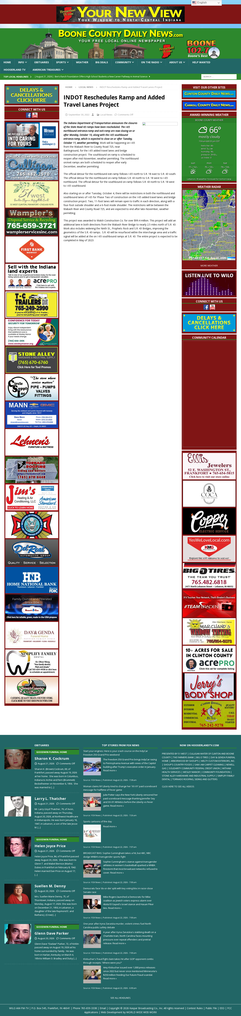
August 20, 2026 (46, 891)
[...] (52, 787)
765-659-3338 (89, 1008)
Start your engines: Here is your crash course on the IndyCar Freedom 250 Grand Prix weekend (115, 752)
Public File (211, 1008)
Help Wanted (201, 62)
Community (123, 62)
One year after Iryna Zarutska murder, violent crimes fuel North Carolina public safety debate (117, 925)
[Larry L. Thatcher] (17, 812)
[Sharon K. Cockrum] (17, 768)
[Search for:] (219, 76)
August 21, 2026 (46, 763)
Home (7, 62)
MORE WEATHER (209, 265)
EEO (222, 1008)
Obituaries (41, 62)
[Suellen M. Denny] (17, 899)
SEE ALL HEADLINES (120, 997)
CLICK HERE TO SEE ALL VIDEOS (178, 786)
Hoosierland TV (14, 69)
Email (103, 1008)
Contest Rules (195, 1008)
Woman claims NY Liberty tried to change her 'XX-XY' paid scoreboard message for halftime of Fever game (120, 788)
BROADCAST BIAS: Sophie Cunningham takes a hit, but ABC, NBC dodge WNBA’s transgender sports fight (117, 854)
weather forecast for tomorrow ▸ (209, 179)
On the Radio (150, 62)
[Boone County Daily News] (120, 43)
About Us (175, 62)
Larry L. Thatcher (50, 798)
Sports (61, 62)
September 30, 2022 (78, 114)
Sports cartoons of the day (97, 821)
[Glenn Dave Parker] (17, 941)
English (202, 2)
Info (21, 62)
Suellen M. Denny (50, 886)
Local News (106, 114)
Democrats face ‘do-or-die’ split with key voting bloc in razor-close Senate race (118, 890)
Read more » (110, 770)
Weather (82, 62)
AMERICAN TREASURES (47, 69)
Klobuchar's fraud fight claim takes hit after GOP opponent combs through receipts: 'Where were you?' (118, 960)
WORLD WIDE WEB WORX (141, 1012)
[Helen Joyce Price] (17, 856)
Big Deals (101, 62)
